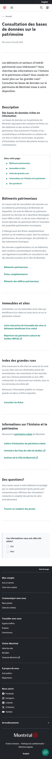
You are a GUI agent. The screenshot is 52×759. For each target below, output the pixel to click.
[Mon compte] (47, 7)
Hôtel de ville (7, 648)
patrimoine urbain (23, 434)
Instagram (10, 698)
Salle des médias (9, 608)
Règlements (7, 678)
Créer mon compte (9, 587)
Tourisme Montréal (9, 657)
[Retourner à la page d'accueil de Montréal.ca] (4, 7)
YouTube (9, 712)
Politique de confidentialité (32, 744)
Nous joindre (7, 603)
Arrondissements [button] (10, 723)
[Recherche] (41, 7)
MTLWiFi (5, 653)
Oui (12, 546)
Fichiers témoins (12, 744)
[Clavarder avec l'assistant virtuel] (45, 752)
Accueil (9, 16)
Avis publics (7, 673)
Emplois (5, 628)
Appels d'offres (8, 623)
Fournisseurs (7, 633)
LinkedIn (9, 703)
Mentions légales (26, 747)
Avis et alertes (8, 583)
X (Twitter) (10, 707)
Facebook (10, 694)
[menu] (11, 7)
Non (12, 551)
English (45, 2)
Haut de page (44, 569)
